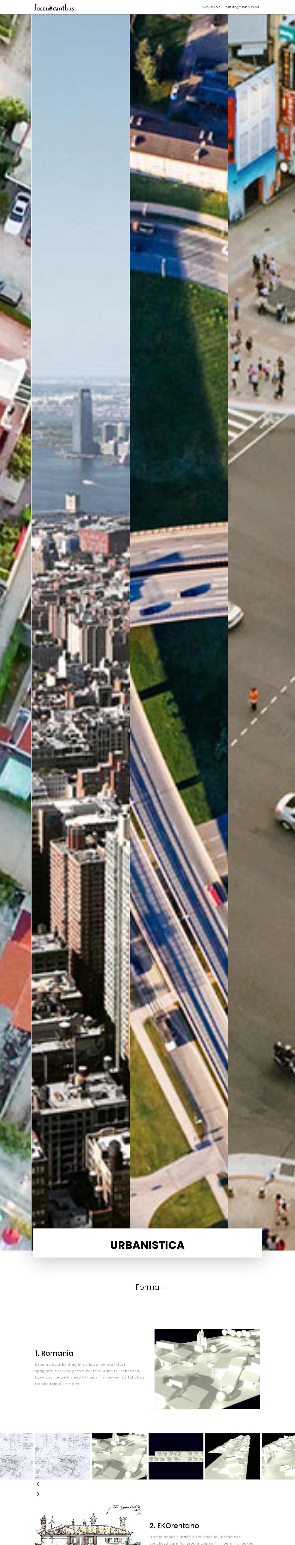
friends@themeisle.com (242, 7)
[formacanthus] (54, 7)
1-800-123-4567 (211, 7)
